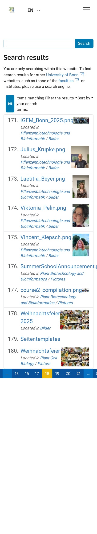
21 (79, 373)
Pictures (57, 279)
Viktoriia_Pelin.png (43, 208)
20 (68, 373)
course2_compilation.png (51, 290)
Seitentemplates (40, 339)
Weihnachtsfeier (40, 351)
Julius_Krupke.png (42, 149)
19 (57, 373)
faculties (66, 80)
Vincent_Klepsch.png (45, 237)
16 (27, 373)
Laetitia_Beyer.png (42, 179)
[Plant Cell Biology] (12, 10)
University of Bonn (62, 74)
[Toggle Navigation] (86, 9)
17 (37, 373)
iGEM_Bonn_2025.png (46, 120)
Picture (43, 363)
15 (17, 373)
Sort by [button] (83, 98)
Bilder (53, 138)
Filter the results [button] (59, 98)
